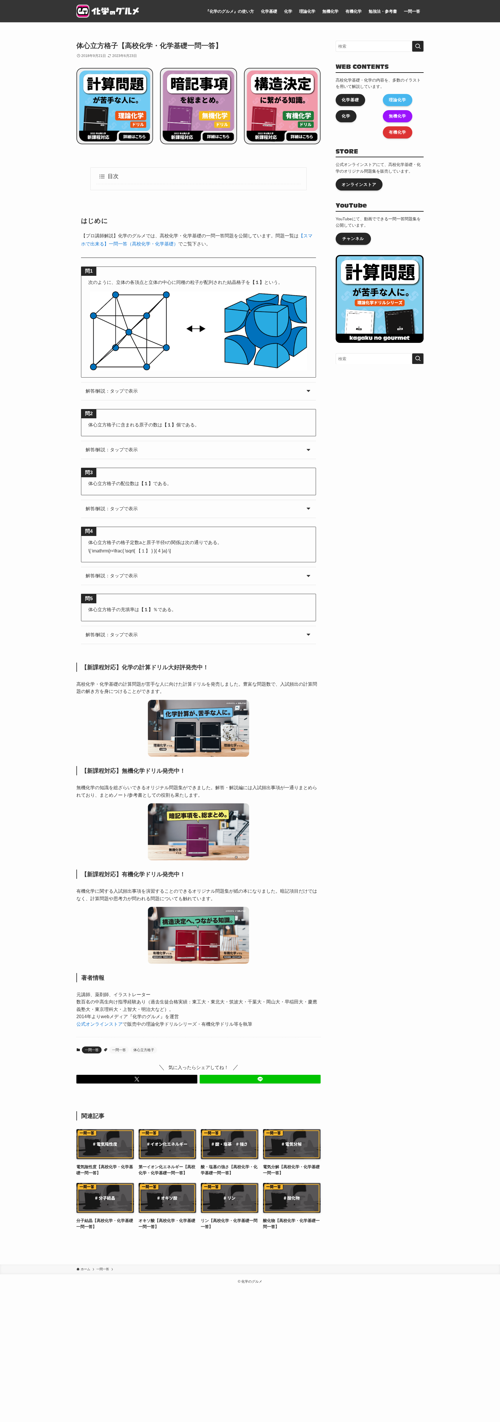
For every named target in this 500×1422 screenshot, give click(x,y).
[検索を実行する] (418, 46)
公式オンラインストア (99, 1024)
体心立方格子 (143, 1050)
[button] (136, 1079)
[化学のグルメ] (107, 11)
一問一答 (92, 1050)
